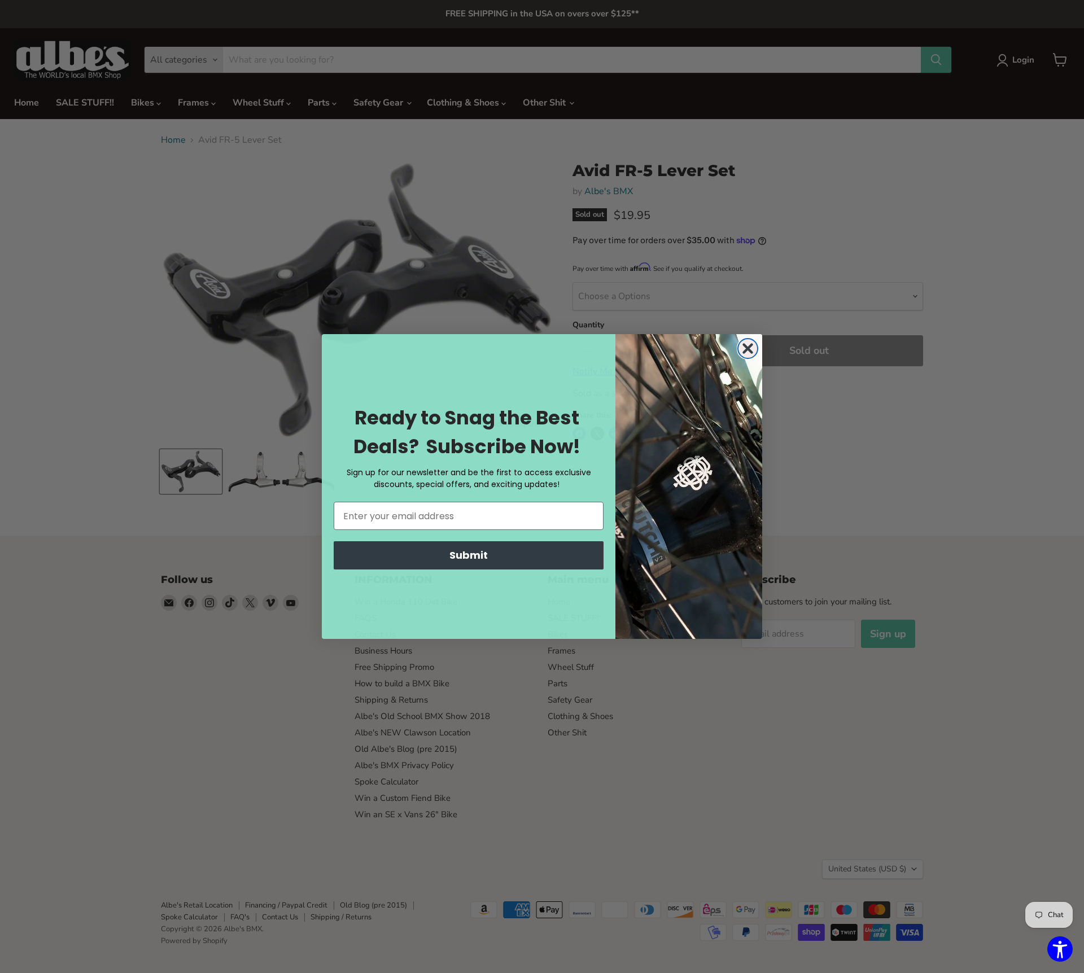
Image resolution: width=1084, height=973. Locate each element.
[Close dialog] (748, 348)
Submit (468, 555)
